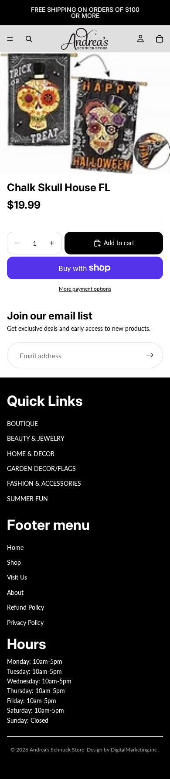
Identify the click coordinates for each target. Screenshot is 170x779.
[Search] (28, 38)
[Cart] (159, 38)
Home (15, 547)
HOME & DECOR (30, 453)
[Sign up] (150, 355)
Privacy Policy (25, 622)
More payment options (85, 288)
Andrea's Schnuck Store (57, 749)
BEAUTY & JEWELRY (36, 438)
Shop (14, 562)
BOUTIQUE (22, 423)
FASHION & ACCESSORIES (44, 483)
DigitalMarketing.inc (134, 749)
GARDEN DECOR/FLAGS (41, 468)
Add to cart (119, 243)
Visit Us (17, 577)
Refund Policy (25, 607)
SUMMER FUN (27, 498)
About (15, 592)
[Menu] (10, 39)
